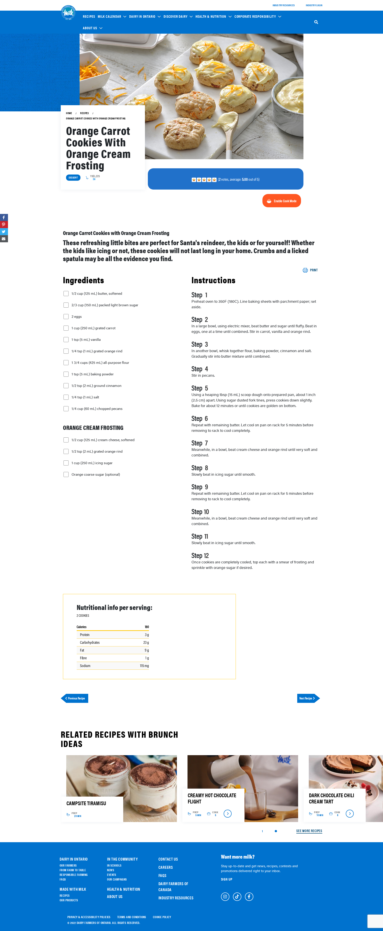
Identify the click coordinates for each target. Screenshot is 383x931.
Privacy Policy (116, 489)
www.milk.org (134, 493)
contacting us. (131, 480)
